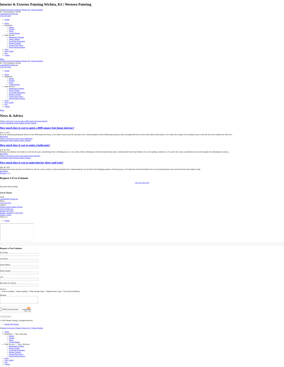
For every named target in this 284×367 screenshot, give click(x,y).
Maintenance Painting (16, 37)
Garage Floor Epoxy (16, 45)
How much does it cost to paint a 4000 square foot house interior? (37, 127)
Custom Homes (14, 33)
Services (3, 289)
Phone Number (5, 271)
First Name (4, 252)
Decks (11, 31)
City (1, 277)
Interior (11, 27)
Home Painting (19, 123)
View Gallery (9, 51)
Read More (4, 136)
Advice (2, 123)
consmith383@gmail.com (9, 14)
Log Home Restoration (17, 41)
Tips (5, 53)
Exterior (12, 29)
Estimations (10, 123)
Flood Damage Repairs (17, 47)
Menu (2, 59)
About (6, 23)
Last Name (4, 259)
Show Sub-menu (21, 334)
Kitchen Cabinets (15, 43)
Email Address (5, 265)
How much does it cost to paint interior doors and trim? (31, 162)
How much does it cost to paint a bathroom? (25, 145)
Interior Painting (30, 123)
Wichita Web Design (11, 324)
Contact (7, 55)
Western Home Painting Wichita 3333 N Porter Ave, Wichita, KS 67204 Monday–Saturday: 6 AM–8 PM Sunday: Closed (11, 211)
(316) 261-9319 (5, 16)
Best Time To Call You (8, 283)
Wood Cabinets (14, 39)
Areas (6, 49)
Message (3, 295)
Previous (3, 173)
